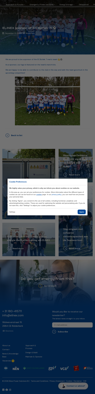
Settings (12, 212)
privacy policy (56, 194)
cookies (39, 194)
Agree (81, 212)
